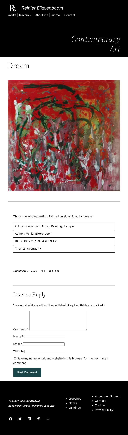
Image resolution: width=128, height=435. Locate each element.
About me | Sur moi (107, 396)
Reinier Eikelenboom (42, 8)
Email (17, 343)
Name (18, 336)
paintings (54, 270)
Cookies (100, 405)
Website (18, 351)
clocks (73, 403)
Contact (100, 400)
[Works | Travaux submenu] (31, 15)
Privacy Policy (104, 409)
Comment (21, 329)
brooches (75, 398)
